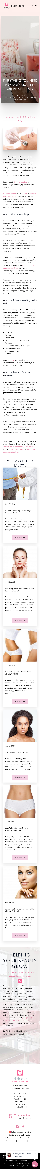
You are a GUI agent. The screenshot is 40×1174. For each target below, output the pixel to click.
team (25, 194)
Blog (23, 96)
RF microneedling (20, 182)
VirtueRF (11, 360)
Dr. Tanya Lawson (9, 194)
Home (17, 96)
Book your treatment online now (17, 1020)
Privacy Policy (10, 1141)
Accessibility (22, 1141)
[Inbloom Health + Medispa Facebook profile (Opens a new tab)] (23, 1126)
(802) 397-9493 (17, 449)
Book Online (18, 6)
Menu (34, 6)
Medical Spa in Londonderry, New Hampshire (19, 447)
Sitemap (22, 1138)
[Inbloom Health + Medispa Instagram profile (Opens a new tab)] (17, 1126)
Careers (31, 1141)
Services (30, 1138)
